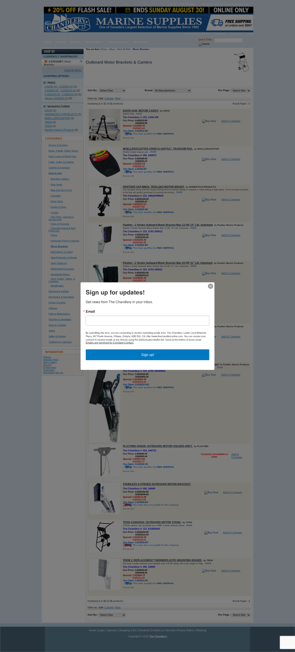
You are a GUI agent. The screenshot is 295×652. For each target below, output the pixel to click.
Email (90, 311)
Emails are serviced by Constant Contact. (110, 342)
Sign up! (147, 354)
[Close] (210, 286)
